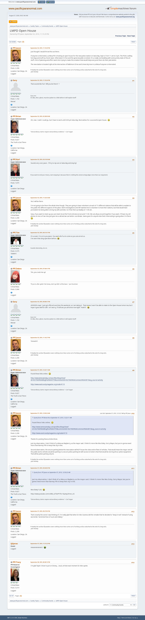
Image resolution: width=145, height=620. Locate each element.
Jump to (106, 605)
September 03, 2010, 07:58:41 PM (40, 268)
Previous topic (120, 36)
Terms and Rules (126, 618)
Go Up (11, 596)
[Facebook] (11, 104)
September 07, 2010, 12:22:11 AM (40, 370)
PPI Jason (17, 48)
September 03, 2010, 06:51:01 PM (40, 232)
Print (133, 42)
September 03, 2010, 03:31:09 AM (40, 159)
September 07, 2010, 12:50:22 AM (40, 413)
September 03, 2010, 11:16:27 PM (40, 337)
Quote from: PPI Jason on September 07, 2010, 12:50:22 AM (52, 472)
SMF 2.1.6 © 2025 (12, 617)
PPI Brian (17, 116)
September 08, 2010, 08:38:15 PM (40, 562)
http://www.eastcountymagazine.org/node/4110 (48, 384)
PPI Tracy (17, 562)
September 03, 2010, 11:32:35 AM (40, 198)
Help (118, 618)
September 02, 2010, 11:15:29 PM (40, 48)
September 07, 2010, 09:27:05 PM (40, 511)
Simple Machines (22, 617)
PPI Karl (16, 159)
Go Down (12, 42)
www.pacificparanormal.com (25, 8)
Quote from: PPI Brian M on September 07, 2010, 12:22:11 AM (53, 418)
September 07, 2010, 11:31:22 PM (40, 543)
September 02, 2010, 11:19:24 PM (40, 80)
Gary (15, 80)
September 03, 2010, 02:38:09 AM (40, 116)
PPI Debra (17, 268)
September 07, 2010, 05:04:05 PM (40, 468)
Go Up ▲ (135, 618)
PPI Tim (16, 232)
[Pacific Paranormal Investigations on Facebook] (11, 145)
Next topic (131, 36)
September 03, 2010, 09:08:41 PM (40, 301)
